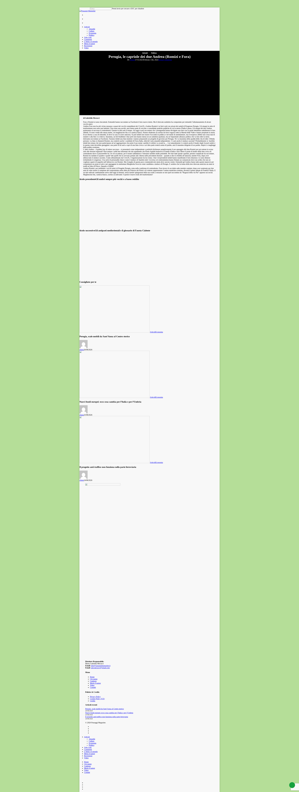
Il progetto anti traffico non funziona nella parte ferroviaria (106, 717)
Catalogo (93, 681)
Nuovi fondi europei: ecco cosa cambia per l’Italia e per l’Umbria (109, 713)
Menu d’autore (89, 754)
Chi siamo (93, 679)
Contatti (93, 687)
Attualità (92, 739)
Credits (92, 701)
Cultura (91, 741)
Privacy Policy (95, 697)
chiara (132, 60)
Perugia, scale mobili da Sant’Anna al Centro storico (104, 709)
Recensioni (88, 756)
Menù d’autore (95, 683)
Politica (154, 53)
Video (92, 685)
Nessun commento (165, 60)
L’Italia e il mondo (91, 752)
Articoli (145, 53)
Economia (159, 332)
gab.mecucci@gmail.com (100, 668)
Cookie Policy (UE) (97, 699)
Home (92, 677)
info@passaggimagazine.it (100, 666)
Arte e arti (87, 747)
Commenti (88, 749)
